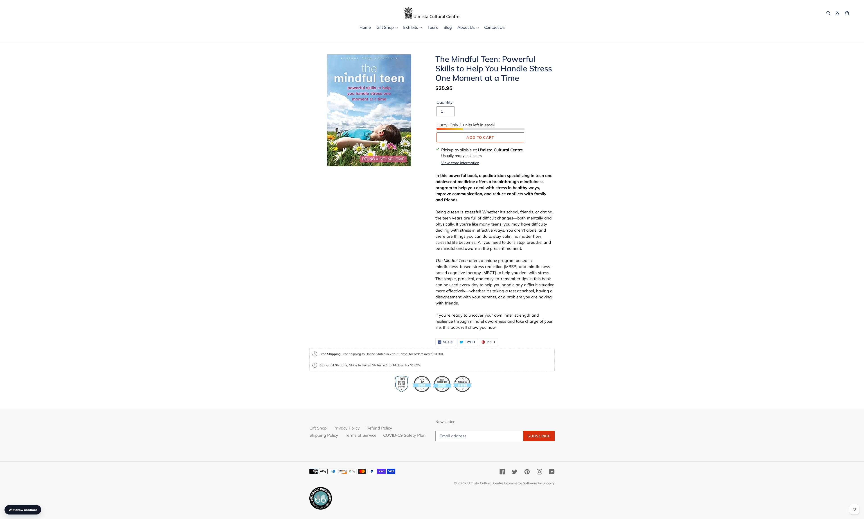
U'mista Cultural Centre (485, 483)
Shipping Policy (323, 435)
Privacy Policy (346, 428)
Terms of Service (360, 435)
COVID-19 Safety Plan (404, 435)
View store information (460, 163)
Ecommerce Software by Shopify (529, 483)
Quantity (444, 102)
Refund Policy (379, 428)
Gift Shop (318, 428)
